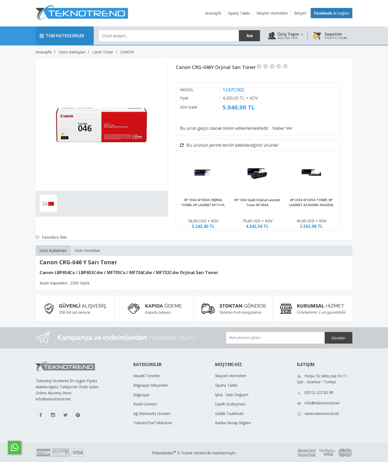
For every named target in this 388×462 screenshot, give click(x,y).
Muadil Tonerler (146, 375)
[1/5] (259, 66)
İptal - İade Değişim (231, 394)
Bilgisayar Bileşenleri (150, 385)
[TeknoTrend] (82, 22)
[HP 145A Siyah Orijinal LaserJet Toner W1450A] (257, 173)
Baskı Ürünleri (145, 403)
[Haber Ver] (282, 128)
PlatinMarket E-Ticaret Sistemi (179, 452)
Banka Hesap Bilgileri (233, 422)
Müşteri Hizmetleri (230, 375)
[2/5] (262, 66)
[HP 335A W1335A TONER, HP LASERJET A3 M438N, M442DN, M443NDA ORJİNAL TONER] (311, 173)
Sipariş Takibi (226, 385)
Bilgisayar (141, 394)
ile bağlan (331, 13)
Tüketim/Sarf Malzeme (152, 422)
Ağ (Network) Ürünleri (151, 413)
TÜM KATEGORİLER (65, 36)
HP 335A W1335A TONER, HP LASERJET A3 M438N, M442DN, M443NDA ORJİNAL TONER (311, 205)
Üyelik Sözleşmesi (230, 403)
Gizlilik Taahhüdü (229, 413)
